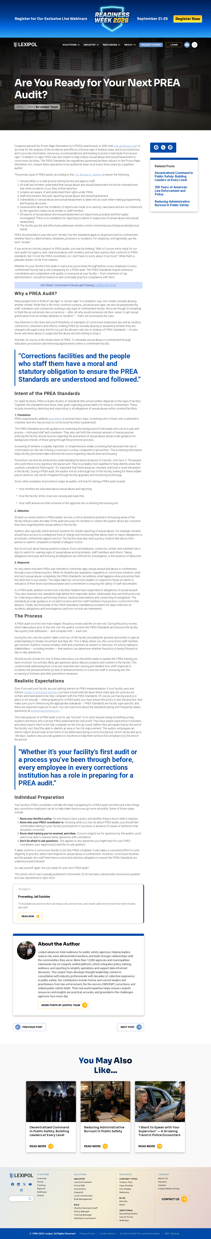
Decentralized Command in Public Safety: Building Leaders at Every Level (174, 176)
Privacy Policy (87, 1233)
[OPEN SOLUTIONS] (78, 44)
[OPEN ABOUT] (134, 44)
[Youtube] (30, 1184)
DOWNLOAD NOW (105, 285)
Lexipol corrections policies (40, 692)
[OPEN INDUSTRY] (98, 44)
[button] (156, 147)
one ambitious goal (125, 146)
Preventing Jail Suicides (34, 896)
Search (30, 1198)
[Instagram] (21, 1190)
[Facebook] (12, 1184)
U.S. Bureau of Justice (88, 174)
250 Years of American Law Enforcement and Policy (171, 190)
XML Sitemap (172, 1233)
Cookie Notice (107, 1233)
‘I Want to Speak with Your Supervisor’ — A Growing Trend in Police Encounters (159, 1131)
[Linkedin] (18, 1184)
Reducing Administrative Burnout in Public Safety (172, 203)
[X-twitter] (24, 1184)
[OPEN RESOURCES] (119, 44)
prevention (55, 418)
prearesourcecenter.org (45, 710)
